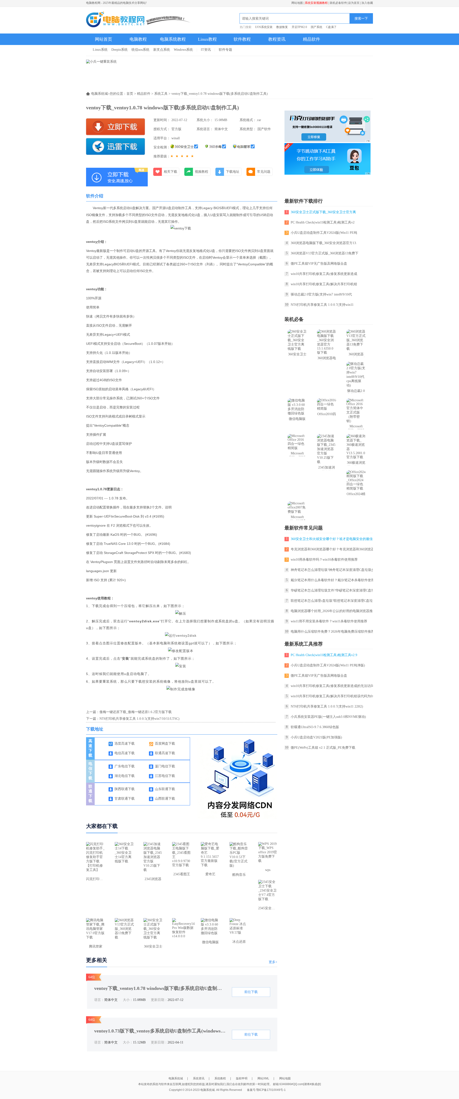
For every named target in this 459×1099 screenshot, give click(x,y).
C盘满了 (331, 27)
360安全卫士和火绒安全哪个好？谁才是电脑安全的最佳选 (333, 539)
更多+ (273, 962)
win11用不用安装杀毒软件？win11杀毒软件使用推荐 (329, 621)
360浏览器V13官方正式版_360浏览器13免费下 (324, 253)
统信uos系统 (140, 49)
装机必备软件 (338, 3)
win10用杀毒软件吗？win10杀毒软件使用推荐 (324, 559)
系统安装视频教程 (316, 3)
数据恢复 (282, 27)
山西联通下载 (165, 798)
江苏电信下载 (165, 776)
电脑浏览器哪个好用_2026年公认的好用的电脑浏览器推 (332, 611)
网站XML (263, 1078)
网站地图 (297, 3)
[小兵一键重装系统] (101, 61)
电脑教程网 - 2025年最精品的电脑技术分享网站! (116, 3)
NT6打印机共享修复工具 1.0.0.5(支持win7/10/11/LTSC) (139, 718)
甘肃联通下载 (125, 798)
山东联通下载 (165, 789)
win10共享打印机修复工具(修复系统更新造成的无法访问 (332, 686)
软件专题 (225, 49)
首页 (129, 93)
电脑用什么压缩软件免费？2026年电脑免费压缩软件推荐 (332, 631)
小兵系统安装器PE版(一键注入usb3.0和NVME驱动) (328, 717)
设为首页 (354, 3)
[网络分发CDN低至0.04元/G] (240, 818)
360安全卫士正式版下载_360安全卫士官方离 (323, 212)
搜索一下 (361, 18)
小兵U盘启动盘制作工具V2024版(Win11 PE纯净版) (328, 665)
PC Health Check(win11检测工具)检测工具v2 (323, 222)
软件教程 (242, 39)
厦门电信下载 (165, 766)
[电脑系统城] (138, 20)
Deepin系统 (119, 49)
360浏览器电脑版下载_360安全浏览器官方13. (324, 243)
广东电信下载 (125, 766)
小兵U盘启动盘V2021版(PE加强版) (316, 737)
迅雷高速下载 (125, 743)
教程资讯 (276, 39)
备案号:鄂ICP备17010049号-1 (266, 1090)
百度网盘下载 (165, 743)
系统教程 (220, 1078)
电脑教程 (138, 39)
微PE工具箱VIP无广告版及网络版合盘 (319, 263)
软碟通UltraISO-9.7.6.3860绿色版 (315, 727)
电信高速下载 (125, 753)
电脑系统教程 (173, 39)
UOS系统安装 (264, 27)
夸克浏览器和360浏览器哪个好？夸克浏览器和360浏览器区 (334, 549)
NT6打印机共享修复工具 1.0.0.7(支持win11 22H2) (327, 706)
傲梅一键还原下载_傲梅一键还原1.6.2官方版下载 (135, 712)
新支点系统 (161, 49)
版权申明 (241, 1078)
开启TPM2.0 (299, 27)
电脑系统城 (176, 1078)
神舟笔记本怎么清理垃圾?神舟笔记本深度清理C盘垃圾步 (333, 570)
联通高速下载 (165, 753)
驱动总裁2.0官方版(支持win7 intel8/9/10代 (321, 294)
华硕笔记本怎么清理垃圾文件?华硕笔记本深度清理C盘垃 (333, 590)
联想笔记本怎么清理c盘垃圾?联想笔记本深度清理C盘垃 (332, 600)
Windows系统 (183, 49)
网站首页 (103, 39)
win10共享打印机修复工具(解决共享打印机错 (324, 284)
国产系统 (316, 27)
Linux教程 (207, 39)
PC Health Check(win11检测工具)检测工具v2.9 (324, 655)
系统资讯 (198, 1078)
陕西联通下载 (125, 789)
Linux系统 (100, 49)
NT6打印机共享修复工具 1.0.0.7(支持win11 (322, 305)
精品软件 (311, 39)
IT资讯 (206, 49)
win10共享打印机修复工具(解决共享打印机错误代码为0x (332, 696)
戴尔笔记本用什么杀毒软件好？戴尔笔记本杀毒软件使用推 (334, 580)
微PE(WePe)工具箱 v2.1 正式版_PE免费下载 (323, 747)
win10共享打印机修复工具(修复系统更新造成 (324, 274)
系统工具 (161, 93)
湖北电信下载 (125, 776)
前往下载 (251, 992)
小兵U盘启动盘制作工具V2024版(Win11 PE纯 (324, 232)
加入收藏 (367, 3)
